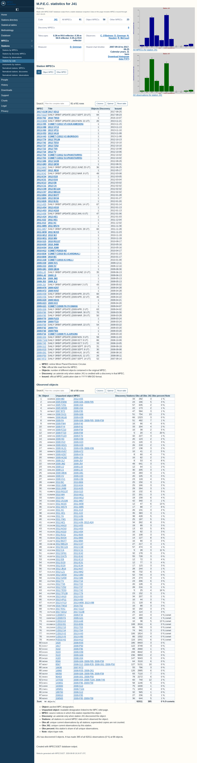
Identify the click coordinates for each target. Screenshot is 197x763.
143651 (59, 683)
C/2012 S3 (61, 627)
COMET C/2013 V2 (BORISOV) (63, 136)
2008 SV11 (61, 414)
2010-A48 (41, 260)
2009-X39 (41, 263)
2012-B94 (41, 195)
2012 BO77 (53, 195)
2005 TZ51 (61, 405)
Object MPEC (48, 72)
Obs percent (158, 396)
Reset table (121, 104)
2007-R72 (41, 359)
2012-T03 (41, 158)
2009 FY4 (52, 328)
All (39, 72)
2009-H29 (41, 300)
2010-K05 (41, 244)
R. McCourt (123, 38)
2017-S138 (42, 112)
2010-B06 (41, 257)
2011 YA (60, 516)
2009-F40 (41, 331)
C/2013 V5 (61, 636)
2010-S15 (41, 241)
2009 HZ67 (53, 288)
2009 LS (52, 275)
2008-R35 (41, 349)
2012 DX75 (61, 556)
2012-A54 (41, 207)
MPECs (5, 41)
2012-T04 (41, 155)
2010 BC (52, 257)
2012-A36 (41, 213)
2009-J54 (41, 278)
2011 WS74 (53, 226)
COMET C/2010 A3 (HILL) (60, 260)
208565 (59, 698)
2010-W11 (42, 238)
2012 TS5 (52, 149)
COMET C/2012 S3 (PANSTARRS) (65, 158)
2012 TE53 (53, 142)
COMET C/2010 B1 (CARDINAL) (64, 254)
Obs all (138, 396)
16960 (59, 670)
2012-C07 (41, 192)
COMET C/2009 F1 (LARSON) (63, 334)
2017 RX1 (60, 609)
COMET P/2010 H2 (57, 251)
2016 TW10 (53, 118)
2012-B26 (41, 201)
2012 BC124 (54, 189)
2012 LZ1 (60, 572)
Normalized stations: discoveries (15, 72)
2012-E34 (41, 176)
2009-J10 (41, 285)
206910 (59, 695)
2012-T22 (41, 149)
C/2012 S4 (61, 630)
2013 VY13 (53, 127)
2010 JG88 (53, 247)
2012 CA (52, 186)
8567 (58, 664)
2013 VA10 (53, 133)
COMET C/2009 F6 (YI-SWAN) (63, 306)
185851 (59, 689)
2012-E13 (41, 183)
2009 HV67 (53, 291)
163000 (59, 686)
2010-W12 (42, 235)
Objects (95, 109)
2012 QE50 (53, 164)
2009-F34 (41, 334)
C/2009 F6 (61, 618)
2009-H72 (41, 291)
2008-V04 (41, 337)
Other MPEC (61, 72)
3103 (58, 652)
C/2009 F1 (61, 615)
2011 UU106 (62, 501)
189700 (59, 692)
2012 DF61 (61, 553)
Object (45, 396)
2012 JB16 (53, 170)
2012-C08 (41, 189)
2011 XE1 (52, 220)
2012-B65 (41, 198)
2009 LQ (60, 467)
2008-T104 (42, 340)
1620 (58, 643)
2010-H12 (41, 251)
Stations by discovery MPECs (14, 54)
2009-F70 (41, 318)
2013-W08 (42, 121)
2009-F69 (41, 322)
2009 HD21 (53, 300)
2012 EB (52, 183)
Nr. (40, 396)
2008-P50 (41, 356)
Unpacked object (64, 396)
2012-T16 (41, 152)
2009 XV (52, 266)
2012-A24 (41, 217)
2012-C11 (41, 186)
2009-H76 (41, 288)
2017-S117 (42, 115)
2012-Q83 (41, 164)
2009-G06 (41, 309)
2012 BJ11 (53, 201)
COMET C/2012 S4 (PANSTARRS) (65, 155)
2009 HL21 (61, 448)
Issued (118, 109)
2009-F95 (41, 315)
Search (40, 103)
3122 (58, 655)
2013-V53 (41, 133)
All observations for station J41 (147, 95)
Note (167, 396)
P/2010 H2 (61, 640)
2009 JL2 (52, 281)
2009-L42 (41, 275)
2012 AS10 (53, 207)
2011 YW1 (61, 519)
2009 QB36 (53, 269)
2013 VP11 (53, 130)
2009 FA (60, 420)
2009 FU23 (53, 318)
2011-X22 (41, 220)
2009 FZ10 (61, 430)
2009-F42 (41, 328)
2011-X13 (41, 223)
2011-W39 (42, 232)
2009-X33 (41, 266)
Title (50, 109)
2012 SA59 (53, 161)
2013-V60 (41, 130)
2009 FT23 (53, 322)
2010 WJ (52, 235)
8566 (58, 661)
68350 (59, 674)
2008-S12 (41, 346)
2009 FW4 (53, 331)
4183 (58, 658)
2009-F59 (41, 325)
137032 (59, 680)
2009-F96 (41, 312)
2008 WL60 (61, 417)
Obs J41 (147, 396)
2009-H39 (41, 294)
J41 (55, 19)
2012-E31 (41, 180)
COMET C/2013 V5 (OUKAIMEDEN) (65, 124)
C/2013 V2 (61, 633)
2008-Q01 (41, 352)
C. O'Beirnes (106, 35)
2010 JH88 (53, 244)
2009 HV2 (53, 303)
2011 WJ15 (53, 232)
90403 (59, 677)
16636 (59, 667)
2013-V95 (41, 124)
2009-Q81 (41, 269)
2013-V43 (41, 136)
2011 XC (52, 223)
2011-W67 (42, 229)
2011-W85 (42, 226)
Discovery (105, 109)
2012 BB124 (54, 192)
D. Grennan (120, 35)
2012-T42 (41, 142)
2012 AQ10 (53, 210)
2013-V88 (41, 127)
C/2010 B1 (61, 624)
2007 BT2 (60, 411)
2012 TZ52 (53, 146)
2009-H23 (41, 303)
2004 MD (60, 399)
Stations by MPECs (10, 50)
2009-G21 (41, 306)
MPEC (40, 109)
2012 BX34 (53, 198)
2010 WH (52, 238)
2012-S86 (41, 161)
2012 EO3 (53, 180)
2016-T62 (41, 118)
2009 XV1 (53, 263)
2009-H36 (41, 297)
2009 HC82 (61, 457)
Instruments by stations (11, 65)
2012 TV (52, 152)
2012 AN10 (61, 525)
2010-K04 (41, 247)
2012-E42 (41, 173)
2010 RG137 (54, 241)
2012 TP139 (54, 139)
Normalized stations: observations (15, 75)
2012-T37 (41, 146)
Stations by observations (12, 57)
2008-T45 (41, 343)
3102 (58, 649)
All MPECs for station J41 (145, 50)
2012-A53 (41, 210)
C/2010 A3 (61, 621)
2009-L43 (41, 272)
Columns (100, 104)
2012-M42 (42, 167)
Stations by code (9, 61)
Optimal (110, 104)
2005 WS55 (61, 408)
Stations (5, 46)
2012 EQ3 (53, 176)
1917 (58, 646)
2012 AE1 (53, 217)
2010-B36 (41, 254)
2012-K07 (41, 170)
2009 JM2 (53, 278)
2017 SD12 (53, 112)
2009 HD (60, 439)
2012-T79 (41, 139)
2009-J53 (41, 281)
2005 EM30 (61, 402)
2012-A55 (41, 204)
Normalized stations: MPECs (13, 68)
